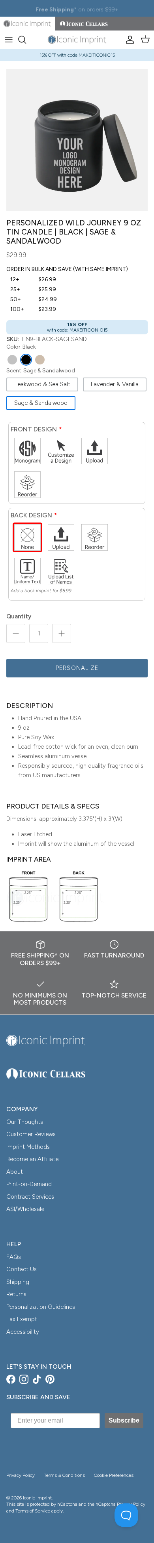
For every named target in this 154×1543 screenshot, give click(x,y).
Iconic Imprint (37, 1498)
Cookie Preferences (113, 1475)
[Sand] (40, 360)
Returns (16, 1294)
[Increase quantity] (61, 633)
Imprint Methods (28, 1146)
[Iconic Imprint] (77, 40)
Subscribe (124, 1420)
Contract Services (30, 1196)
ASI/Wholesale (25, 1209)
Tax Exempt (21, 1319)
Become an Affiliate (32, 1159)
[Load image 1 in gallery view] (77, 140)
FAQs (13, 1257)
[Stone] (12, 360)
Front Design (34, 429)
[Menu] (8, 39)
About (14, 1171)
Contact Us (21, 1269)
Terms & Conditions (64, 1475)
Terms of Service (32, 1511)
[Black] (26, 360)
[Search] (26, 39)
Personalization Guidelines (40, 1306)
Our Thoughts (24, 1121)
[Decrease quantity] (15, 633)
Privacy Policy (20, 1475)
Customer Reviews (31, 1134)
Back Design (31, 515)
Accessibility (22, 1331)
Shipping (17, 1282)
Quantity (18, 616)
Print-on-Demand (29, 1184)
